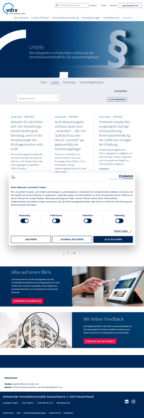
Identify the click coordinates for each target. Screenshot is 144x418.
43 (74, 253)
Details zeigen (121, 231)
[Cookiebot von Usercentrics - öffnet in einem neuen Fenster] (121, 177)
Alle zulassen (113, 239)
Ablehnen (31, 239)
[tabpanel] (72, 49)
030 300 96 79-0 (46, 402)
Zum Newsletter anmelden (27, 301)
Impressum (8, 412)
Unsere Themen (40, 17)
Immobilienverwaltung (65, 17)
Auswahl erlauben (72, 239)
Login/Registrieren (130, 5)
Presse (103, 5)
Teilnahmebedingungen (34, 412)
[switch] (56, 221)
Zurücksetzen (120, 90)
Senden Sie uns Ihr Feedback (100, 341)
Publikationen (111, 17)
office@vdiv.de (63, 402)
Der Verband (21, 17)
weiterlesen (104, 168)
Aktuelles (127, 17)
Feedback (68, 412)
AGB (18, 412)
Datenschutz (55, 412)
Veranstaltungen (90, 17)
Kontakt (113, 5)
